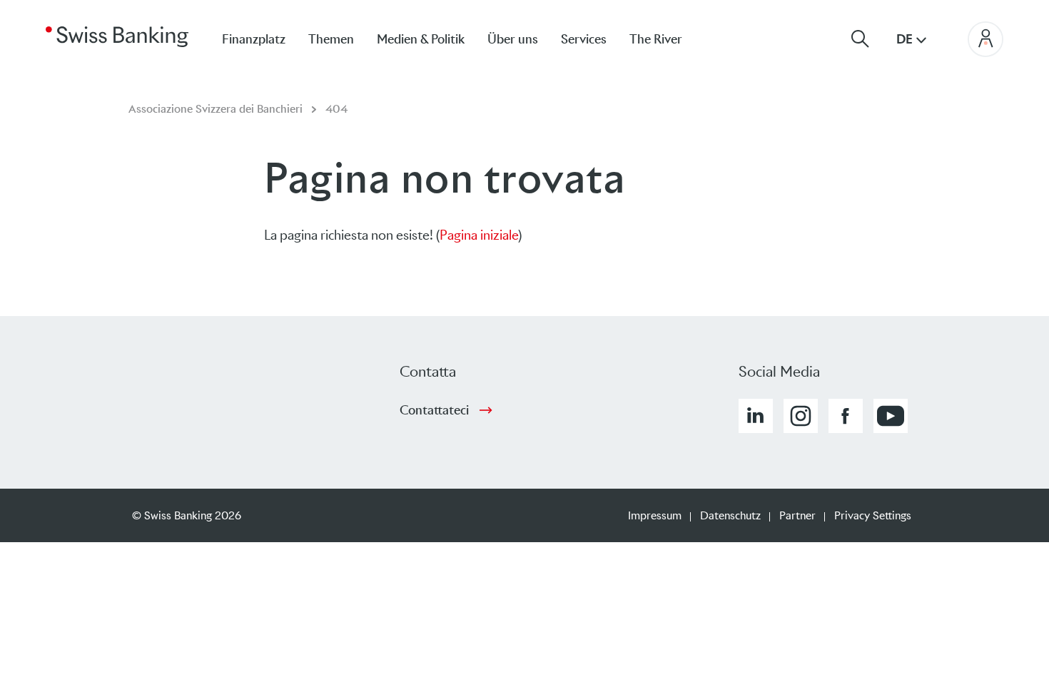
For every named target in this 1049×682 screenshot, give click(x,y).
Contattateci (434, 410)
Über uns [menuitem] (512, 39)
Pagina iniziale (479, 235)
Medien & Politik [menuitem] (421, 39)
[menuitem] (667, 39)
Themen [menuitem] (331, 39)
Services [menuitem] (584, 39)
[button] (756, 416)
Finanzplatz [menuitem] (253, 39)
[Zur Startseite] (117, 35)
